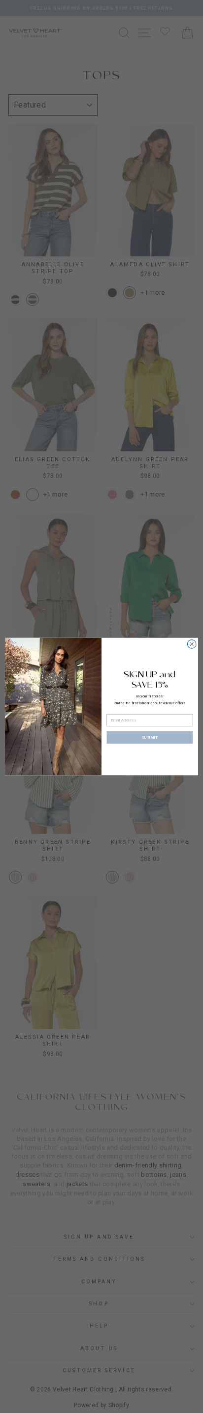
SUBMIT (150, 737)
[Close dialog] (191, 644)
